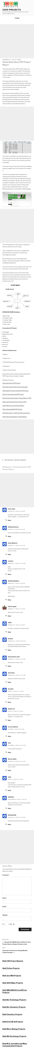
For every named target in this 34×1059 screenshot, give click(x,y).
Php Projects (9, 460)
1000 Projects (11, 10)
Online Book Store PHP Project (11, 383)
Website (5, 915)
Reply (9, 520)
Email (4, 906)
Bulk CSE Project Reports (12, 961)
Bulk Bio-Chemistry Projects (14, 1007)
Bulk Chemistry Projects (12, 1014)
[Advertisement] (17, 41)
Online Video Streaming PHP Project (13, 394)
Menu (17, 18)
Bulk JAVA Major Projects (12, 983)
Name (4, 898)
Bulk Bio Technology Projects (14, 1000)
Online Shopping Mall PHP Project (12, 409)
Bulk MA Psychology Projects (14, 1036)
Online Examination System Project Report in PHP (16, 398)
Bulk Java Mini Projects (11, 976)
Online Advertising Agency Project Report (14, 416)
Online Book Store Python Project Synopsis (15, 387)
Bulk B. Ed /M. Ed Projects (12, 1022)
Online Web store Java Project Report (13, 405)
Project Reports (20, 460)
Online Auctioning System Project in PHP (14, 402)
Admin (19, 59)
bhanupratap (12, 815)
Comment (5, 875)
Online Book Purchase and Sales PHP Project (15, 390)
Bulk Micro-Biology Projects (13, 1029)
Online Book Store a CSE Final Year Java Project (16, 413)
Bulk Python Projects (11, 968)
